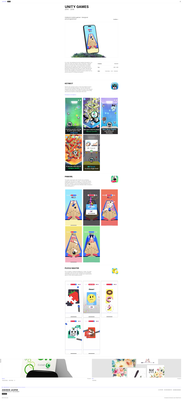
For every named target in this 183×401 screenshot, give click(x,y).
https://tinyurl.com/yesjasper (21, 387)
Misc (93, 378)
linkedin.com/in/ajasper (177, 389)
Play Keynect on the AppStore (70, 94)
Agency (3, 378)
